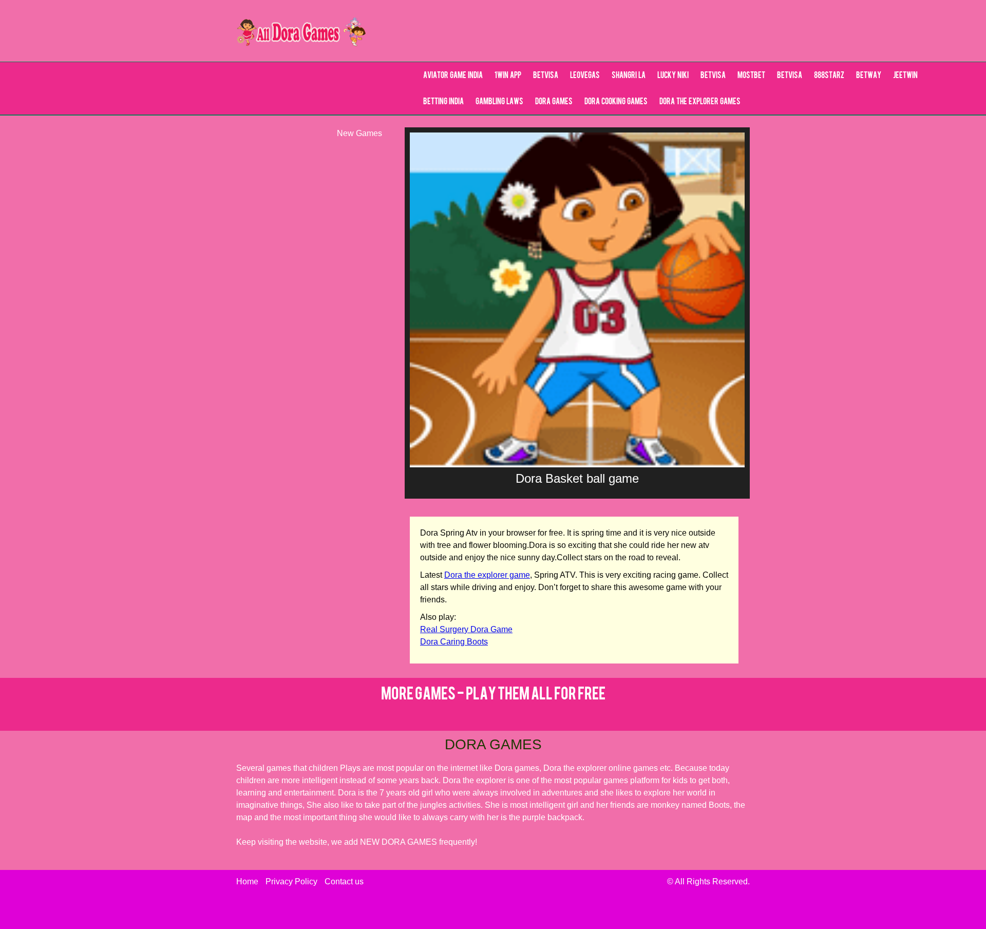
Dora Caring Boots (454, 641)
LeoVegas (585, 76)
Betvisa (545, 76)
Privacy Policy (291, 881)
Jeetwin (905, 76)
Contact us (344, 881)
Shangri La (629, 76)
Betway (868, 76)
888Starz (829, 76)
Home (247, 881)
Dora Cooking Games (616, 102)
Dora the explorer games (700, 102)
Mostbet (751, 76)
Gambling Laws (499, 102)
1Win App (508, 76)
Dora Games (554, 102)
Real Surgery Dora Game (466, 629)
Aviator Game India (453, 76)
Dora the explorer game (487, 575)
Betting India (443, 102)
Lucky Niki (673, 76)
